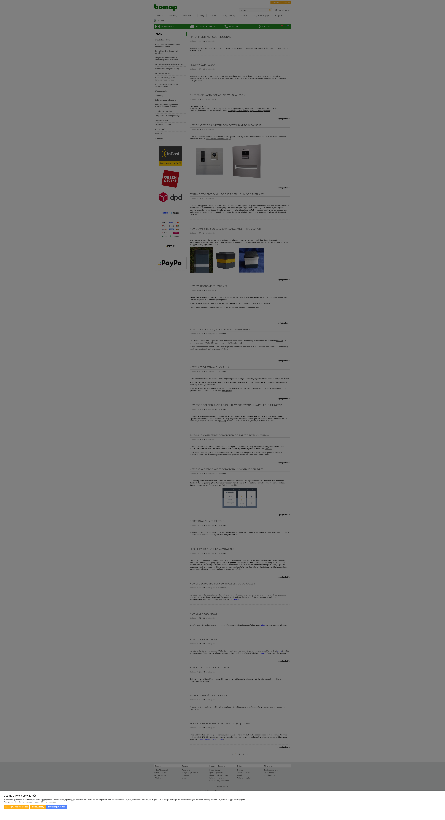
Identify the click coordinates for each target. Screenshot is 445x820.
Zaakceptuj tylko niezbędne (16, 807)
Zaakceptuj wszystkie (56, 807)
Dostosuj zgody (38, 807)
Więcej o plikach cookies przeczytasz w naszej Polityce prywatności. (30, 802)
